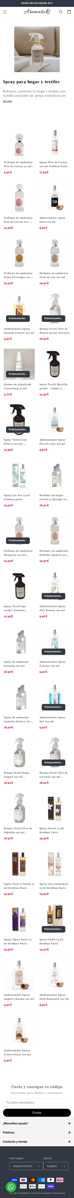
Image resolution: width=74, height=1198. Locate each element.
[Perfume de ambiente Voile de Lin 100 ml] (54, 253)
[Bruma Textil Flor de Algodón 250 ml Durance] (19, 808)
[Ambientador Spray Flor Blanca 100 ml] (54, 586)
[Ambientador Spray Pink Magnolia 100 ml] (54, 974)
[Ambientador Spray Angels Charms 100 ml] (19, 974)
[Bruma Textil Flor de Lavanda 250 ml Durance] (54, 752)
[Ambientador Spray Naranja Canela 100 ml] (19, 308)
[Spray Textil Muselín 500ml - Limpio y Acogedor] (54, 364)
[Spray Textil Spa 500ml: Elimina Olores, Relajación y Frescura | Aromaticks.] (19, 586)
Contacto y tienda (15, 1141)
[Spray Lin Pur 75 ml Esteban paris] (19, 475)
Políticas (8, 1132)
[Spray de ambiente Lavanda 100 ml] (19, 641)
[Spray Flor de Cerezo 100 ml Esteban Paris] (54, 142)
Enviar (37, 1112)
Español (52, 1166)
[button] (5, 12)
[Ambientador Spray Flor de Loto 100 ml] (54, 419)
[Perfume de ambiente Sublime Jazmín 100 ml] (54, 530)
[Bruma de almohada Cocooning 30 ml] (19, 364)
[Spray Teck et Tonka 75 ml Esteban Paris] (19, 863)
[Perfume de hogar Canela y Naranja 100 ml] (54, 475)
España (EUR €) (22, 1166)
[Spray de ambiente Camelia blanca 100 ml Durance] (19, 697)
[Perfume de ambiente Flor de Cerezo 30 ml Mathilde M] (19, 142)
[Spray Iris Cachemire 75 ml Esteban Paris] (54, 863)
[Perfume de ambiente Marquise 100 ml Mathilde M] (19, 530)
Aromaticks (24, 1193)
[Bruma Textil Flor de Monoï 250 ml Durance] (54, 308)
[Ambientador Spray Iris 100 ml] (54, 697)
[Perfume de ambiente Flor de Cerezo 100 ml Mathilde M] (19, 197)
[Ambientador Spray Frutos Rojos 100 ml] (19, 1030)
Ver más (7, 101)
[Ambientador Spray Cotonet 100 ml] (54, 641)
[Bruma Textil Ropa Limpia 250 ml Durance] (19, 752)
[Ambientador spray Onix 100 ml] (54, 197)
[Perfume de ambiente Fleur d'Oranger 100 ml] (19, 253)
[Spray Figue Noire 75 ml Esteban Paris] (19, 919)
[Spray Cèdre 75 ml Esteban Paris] (54, 919)
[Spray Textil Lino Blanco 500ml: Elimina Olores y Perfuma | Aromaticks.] (19, 419)
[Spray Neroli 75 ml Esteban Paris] (54, 808)
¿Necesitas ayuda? (15, 1123)
